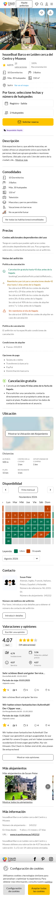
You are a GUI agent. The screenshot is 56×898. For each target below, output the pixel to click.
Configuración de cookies (14, 890)
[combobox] (4, 558)
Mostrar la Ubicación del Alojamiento (28, 433)
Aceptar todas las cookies (39, 890)
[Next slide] (47, 786)
